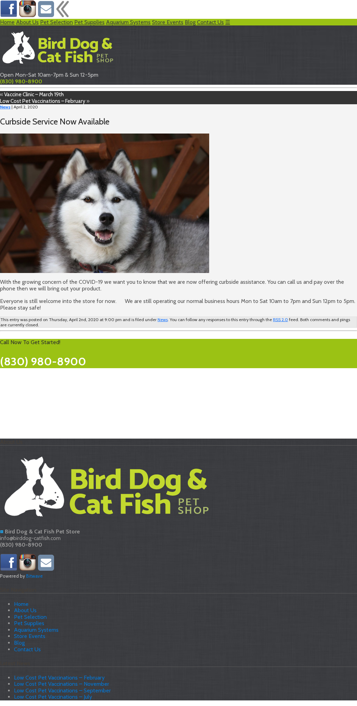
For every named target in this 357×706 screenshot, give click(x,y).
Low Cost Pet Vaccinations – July (53, 696)
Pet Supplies (89, 22)
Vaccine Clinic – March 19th (34, 94)
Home (7, 22)
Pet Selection (56, 22)
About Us (27, 22)
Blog (190, 22)
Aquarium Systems (128, 22)
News (5, 106)
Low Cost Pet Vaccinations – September (62, 690)
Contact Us (210, 22)
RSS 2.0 (280, 319)
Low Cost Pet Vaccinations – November (61, 684)
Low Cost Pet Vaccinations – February (42, 101)
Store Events (167, 22)
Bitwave (34, 576)
